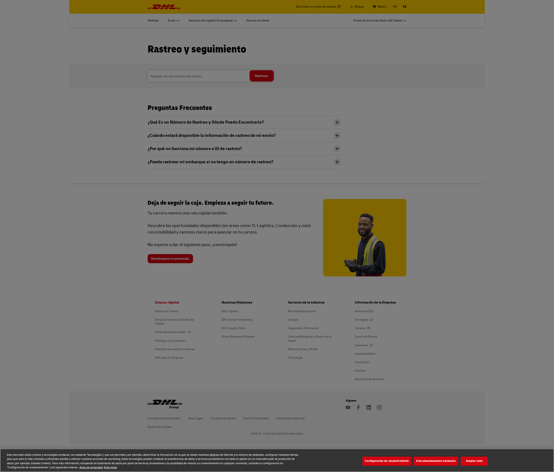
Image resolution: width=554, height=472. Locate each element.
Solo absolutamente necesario (436, 461)
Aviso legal (110, 467)
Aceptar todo (474, 461)
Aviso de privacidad (91, 467)
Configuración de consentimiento (387, 461)
